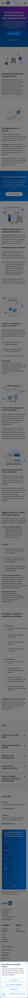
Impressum (23, 993)
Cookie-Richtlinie (4, 994)
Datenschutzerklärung (15, 993)
